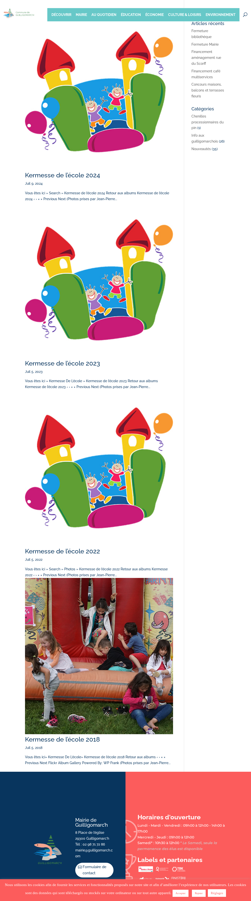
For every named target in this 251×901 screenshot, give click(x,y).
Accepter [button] (181, 893)
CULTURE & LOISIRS (184, 15)
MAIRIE (81, 15)
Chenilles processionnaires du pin (207, 122)
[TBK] (178, 871)
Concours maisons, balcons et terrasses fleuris (207, 90)
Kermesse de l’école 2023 (62, 363)
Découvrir (61, 15)
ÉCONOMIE (154, 15)
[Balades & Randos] (145, 871)
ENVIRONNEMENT (221, 15)
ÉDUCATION (131, 15)
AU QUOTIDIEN (103, 15)
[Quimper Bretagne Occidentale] (162, 871)
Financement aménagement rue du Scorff (206, 57)
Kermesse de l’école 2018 (62, 739)
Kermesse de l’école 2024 (62, 175)
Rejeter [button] (199, 893)
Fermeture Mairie (205, 44)
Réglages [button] (217, 893)
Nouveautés (201, 149)
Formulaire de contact (94, 870)
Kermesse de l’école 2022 (62, 551)
